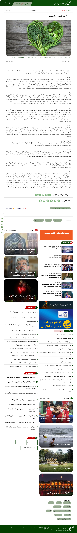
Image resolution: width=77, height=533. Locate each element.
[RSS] (2, 232)
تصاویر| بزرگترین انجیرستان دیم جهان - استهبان (57, 469)
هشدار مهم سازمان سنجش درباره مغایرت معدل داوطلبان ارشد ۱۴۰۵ (21, 341)
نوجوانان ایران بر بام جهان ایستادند (52, 266)
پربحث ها (58, 331)
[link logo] (63, 3)
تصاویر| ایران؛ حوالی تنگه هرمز (62, 445)
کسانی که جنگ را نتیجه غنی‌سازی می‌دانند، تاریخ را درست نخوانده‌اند (51, 276)
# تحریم (49, 511)
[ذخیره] (12, 10)
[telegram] (55, 201)
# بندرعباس (67, 503)
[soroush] (40, 201)
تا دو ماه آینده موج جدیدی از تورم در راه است (26, 334)
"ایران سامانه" (43, 529)
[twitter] (51, 201)
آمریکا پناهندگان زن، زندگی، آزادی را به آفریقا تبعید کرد (59, 345)
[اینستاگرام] (2, 221)
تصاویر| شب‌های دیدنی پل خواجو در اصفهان (58, 493)
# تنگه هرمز (67, 507)
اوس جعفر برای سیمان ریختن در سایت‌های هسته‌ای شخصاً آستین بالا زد (55, 354)
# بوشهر (59, 503)
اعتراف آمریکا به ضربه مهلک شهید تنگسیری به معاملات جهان (21, 382)
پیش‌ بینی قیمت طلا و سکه (65, 362)
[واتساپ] (2, 227)
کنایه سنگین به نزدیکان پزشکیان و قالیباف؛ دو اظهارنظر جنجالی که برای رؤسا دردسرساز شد (55, 381)
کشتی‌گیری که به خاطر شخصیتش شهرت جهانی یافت (52, 294)
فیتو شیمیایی (38, 220)
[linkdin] (44, 201)
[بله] (2, 218)
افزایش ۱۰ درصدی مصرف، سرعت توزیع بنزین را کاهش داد (58, 376)
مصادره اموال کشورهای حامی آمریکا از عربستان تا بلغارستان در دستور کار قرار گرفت (20, 326)
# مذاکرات (67, 515)
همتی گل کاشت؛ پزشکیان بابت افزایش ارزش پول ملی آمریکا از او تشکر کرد (20, 428)
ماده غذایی (57, 220)
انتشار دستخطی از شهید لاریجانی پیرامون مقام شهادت (23, 318)
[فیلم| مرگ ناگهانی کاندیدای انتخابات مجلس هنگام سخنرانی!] (21, 244)
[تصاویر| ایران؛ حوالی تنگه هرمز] (56, 436)
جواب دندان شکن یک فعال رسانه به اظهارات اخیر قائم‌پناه (22, 404)
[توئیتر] (2, 224)
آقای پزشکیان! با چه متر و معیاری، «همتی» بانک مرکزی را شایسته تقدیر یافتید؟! (20, 410)
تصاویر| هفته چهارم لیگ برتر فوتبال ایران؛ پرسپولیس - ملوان (58, 365)
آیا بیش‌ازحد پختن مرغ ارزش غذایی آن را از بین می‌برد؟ (23, 338)
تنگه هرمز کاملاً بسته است (55, 257)
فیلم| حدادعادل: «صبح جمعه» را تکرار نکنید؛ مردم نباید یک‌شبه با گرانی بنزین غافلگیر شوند (22, 274)
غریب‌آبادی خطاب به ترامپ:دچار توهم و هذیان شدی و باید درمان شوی (20, 417)
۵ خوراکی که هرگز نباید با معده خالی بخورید (61, 386)
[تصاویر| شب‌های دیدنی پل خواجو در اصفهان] (56, 485)
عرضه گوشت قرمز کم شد (65, 358)
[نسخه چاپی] (7, 10)
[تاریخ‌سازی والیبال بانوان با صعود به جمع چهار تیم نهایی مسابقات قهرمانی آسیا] (67, 285)
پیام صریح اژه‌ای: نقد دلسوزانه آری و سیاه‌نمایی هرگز (23, 400)
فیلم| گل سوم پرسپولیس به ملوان (64, 338)
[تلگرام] (2, 229)
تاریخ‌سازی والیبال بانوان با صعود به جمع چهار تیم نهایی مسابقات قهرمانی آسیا (51, 285)
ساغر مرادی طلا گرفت (56, 248)
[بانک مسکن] (56, 235)
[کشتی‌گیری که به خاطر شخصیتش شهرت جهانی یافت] (67, 294)
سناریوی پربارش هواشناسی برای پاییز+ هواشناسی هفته (58, 373)
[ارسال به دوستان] (9, 10)
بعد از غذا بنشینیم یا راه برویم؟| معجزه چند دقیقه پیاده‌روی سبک (21, 348)
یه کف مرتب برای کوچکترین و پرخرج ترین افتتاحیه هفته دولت (22, 345)
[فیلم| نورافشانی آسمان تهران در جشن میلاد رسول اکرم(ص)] (21, 290)
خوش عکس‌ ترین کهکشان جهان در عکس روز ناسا (25, 359)
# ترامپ (51, 503)
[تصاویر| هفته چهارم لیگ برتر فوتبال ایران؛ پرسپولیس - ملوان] (56, 412)
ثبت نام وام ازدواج (32, 442)
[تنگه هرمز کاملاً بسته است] (67, 258)
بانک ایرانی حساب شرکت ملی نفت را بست (61, 369)
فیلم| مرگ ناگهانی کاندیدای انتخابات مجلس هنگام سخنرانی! (21, 250)
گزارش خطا (9, 209)
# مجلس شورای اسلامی (64, 519)
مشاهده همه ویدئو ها (10, 230)
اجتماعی (63, 11)
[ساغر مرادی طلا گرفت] (67, 249)
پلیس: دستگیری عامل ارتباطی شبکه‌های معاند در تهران (24, 331)
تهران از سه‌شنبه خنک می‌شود (64, 349)
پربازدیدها (68, 331)
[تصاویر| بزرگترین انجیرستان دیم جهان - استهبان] (56, 460)
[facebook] (48, 201)
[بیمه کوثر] (56, 324)
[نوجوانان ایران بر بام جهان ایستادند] (67, 267)
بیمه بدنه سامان (20, 442)
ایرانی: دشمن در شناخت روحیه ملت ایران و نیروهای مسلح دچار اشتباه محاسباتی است (20, 313)
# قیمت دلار (58, 515)
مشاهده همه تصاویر (44, 398)
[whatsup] (59, 201)
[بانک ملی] (56, 305)
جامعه (69, 11)
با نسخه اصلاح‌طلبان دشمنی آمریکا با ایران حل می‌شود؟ (23, 363)
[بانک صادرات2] (56, 314)
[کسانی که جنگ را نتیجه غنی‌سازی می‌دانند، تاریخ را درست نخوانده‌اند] (67, 276)
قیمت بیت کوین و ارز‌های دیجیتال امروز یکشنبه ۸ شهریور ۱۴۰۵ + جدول (55, 390)
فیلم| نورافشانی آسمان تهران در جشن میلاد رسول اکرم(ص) (58, 342)
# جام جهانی (57, 507)
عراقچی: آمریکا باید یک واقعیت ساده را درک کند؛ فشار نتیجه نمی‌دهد (20, 422)
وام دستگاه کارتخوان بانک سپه (29, 448)
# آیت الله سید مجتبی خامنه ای (62, 511)
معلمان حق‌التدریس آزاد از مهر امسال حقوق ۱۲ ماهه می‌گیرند (22, 352)
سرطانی (48, 220)
